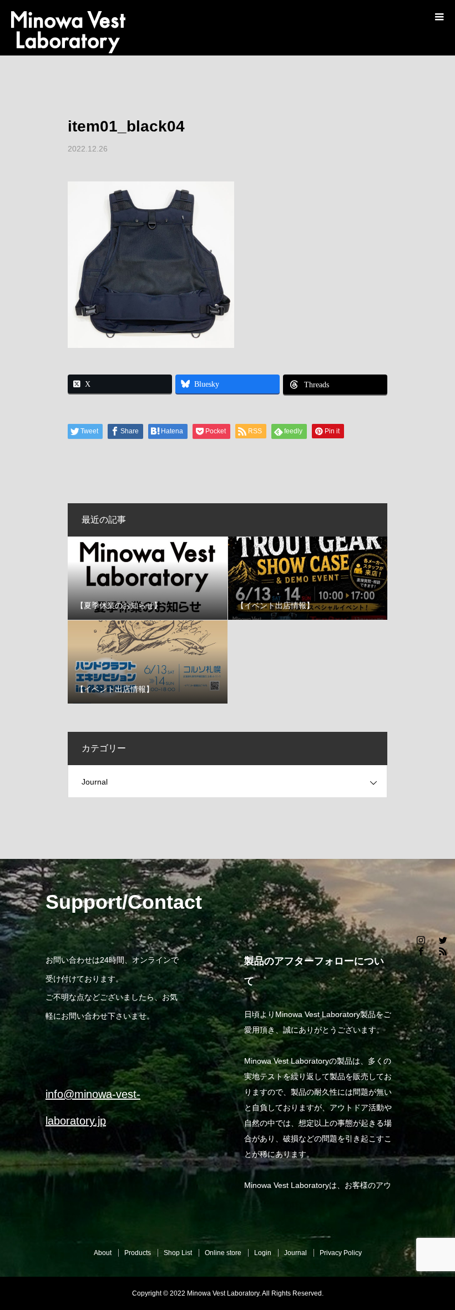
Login (262, 1253)
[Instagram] (420, 939)
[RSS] (442, 951)
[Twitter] (442, 939)
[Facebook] (420, 951)
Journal (95, 781)
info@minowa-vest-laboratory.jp (93, 1107)
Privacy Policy (341, 1253)
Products (137, 1253)
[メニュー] (438, 16)
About (103, 1253)
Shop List (178, 1253)
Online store (223, 1253)
